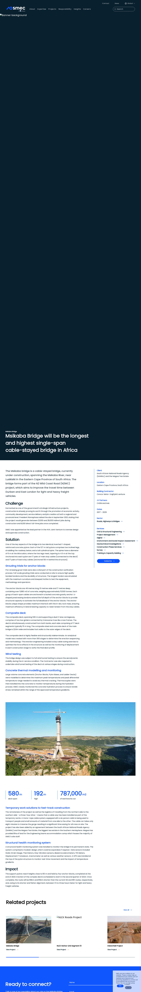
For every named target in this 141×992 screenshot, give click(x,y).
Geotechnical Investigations (109, 544)
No (128, 987)
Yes (120, 986)
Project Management (106, 534)
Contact (105, 3)
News (117, 3)
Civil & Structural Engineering (109, 531)
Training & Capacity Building (109, 553)
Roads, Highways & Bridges (108, 521)
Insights (77, 9)
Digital (99, 537)
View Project (10, 949)
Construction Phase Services (109, 547)
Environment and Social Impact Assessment (116, 541)
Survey (100, 550)
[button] (8, 932)
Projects (52, 9)
